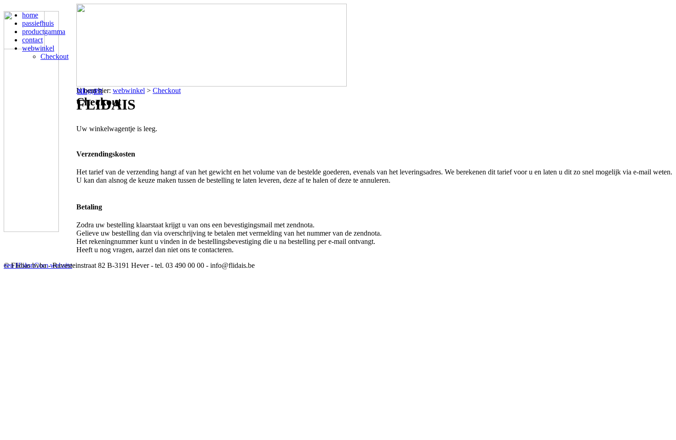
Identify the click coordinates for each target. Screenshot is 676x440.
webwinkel (129, 90)
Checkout (167, 90)
